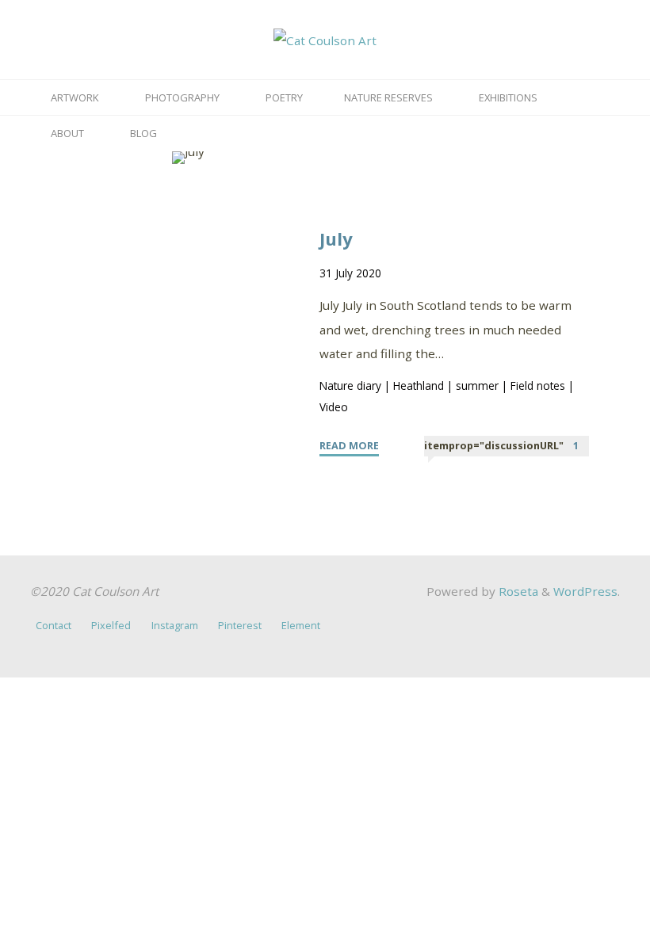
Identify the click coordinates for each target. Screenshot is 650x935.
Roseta (516, 591)
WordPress (585, 591)
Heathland (419, 385)
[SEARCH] (187, 133)
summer (478, 385)
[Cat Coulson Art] (325, 39)
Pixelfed (111, 625)
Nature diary (351, 385)
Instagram (174, 625)
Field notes (538, 385)
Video (334, 406)
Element (300, 625)
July (337, 238)
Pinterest (240, 625)
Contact (53, 625)
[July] (188, 157)
